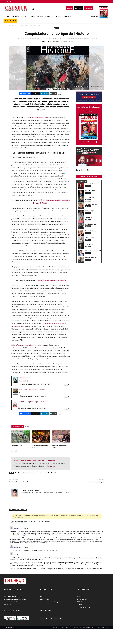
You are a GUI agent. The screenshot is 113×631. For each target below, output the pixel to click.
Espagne (41, 472)
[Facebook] (5, 1)
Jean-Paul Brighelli (91, 204)
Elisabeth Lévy (89, 184)
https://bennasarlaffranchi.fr (91, 201)
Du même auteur (29, 426)
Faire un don (7, 605)
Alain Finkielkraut (90, 190)
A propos (80, 596)
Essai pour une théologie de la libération (32, 390)
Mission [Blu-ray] (24, 378)
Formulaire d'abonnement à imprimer (15, 599)
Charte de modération (83, 607)
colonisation (25, 472)
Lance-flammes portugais (96, 482)
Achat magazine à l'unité (11, 602)
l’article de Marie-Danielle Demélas (38, 117)
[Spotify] (8, 1)
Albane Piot (17, 472)
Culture (16, 25)
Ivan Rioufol (89, 244)
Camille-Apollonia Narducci (49, 42)
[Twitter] (10, 1)
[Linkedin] (51, 618)
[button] (32, 8)
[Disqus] (56, 548)
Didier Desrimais (90, 224)
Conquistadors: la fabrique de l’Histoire (56, 33)
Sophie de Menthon (91, 231)
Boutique (15, 1)
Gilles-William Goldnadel (93, 251)
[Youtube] (61, 618)
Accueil (11, 25)
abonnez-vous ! (51, 466)
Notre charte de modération (19, 523)
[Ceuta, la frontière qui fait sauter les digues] (41, 436)
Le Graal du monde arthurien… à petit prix (51, 280)
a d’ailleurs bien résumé (26, 345)
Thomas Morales (90, 257)
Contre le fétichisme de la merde (18, 482)
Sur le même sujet (18, 426)
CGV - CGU (80, 602)
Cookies (79, 605)
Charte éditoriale (82, 599)
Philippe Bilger (89, 211)
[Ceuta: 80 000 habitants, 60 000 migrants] (61, 436)
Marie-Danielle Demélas (51, 472)
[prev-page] (12, 451)
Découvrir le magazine (89, 142)
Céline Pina (88, 217)
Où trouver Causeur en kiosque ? (50, 602)
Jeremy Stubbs (89, 237)
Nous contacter (45, 599)
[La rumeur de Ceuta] (20, 436)
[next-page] (15, 451)
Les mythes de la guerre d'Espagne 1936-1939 (32, 401)
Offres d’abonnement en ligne (13, 596)
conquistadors (33, 472)
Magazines (94, 16)
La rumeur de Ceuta (16, 445)
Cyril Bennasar (89, 197)
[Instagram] (46, 618)
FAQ (41, 596)
